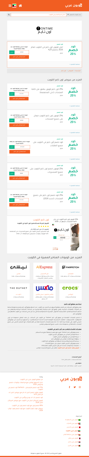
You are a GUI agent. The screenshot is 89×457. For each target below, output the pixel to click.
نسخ (11, 52)
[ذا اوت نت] (18, 288)
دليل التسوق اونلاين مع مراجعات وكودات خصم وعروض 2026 (26, 384)
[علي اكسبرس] (44, 267)
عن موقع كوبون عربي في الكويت (31, 380)
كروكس (70, 294)
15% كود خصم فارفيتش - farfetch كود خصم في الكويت (25, 389)
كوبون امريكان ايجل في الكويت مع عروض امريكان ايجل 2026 (25, 402)
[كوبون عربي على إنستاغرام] (80, 387)
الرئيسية (77, 71)
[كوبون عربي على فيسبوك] (69, 387)
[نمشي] (18, 267)
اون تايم (63, 71)
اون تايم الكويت (41, 220)
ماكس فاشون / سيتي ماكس (44, 294)
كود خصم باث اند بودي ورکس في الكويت (28, 398)
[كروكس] (70, 288)
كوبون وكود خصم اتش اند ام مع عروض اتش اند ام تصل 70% (26, 394)
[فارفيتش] (70, 267)
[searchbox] (38, 15)
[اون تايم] (44, 30)
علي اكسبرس (44, 274)
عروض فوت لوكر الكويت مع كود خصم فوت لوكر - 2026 (25, 410)
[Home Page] (71, 379)
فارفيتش (70, 274)
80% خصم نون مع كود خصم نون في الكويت (27, 406)
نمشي (18, 274)
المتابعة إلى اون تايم (19, 57)
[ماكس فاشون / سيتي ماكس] (44, 288)
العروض (71, 71)
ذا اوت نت (18, 294)
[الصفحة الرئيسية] (73, 6)
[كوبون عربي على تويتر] (75, 387)
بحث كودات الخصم (75, 15)
